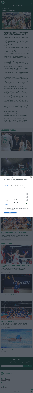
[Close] (31, 177)
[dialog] (16, 196)
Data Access (16, 215)
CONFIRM (10, 212)
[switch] (27, 194)
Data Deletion (11, 215)
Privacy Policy (21, 215)
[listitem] (16, 192)
